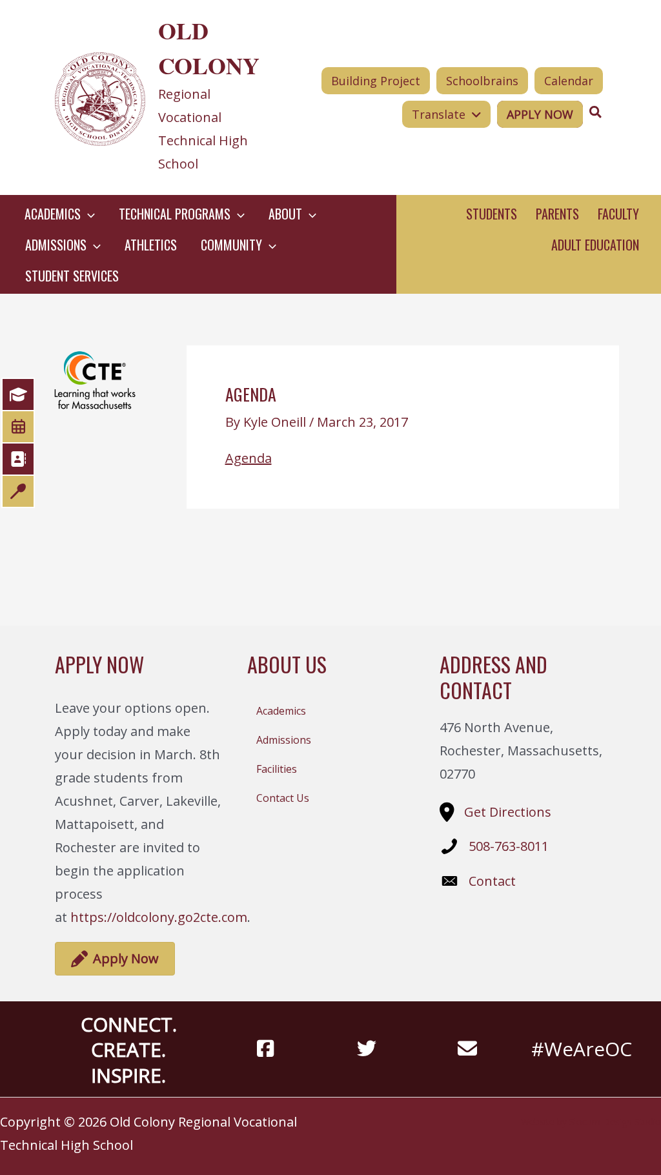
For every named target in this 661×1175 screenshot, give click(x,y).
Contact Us (282, 798)
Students (491, 213)
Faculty (618, 213)
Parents (557, 213)
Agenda (248, 458)
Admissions (283, 740)
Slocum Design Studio (615, 1122)
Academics (281, 711)
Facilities (276, 769)
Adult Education (595, 244)
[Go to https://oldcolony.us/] (163, 97)
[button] (88, 213)
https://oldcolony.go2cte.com (158, 917)
